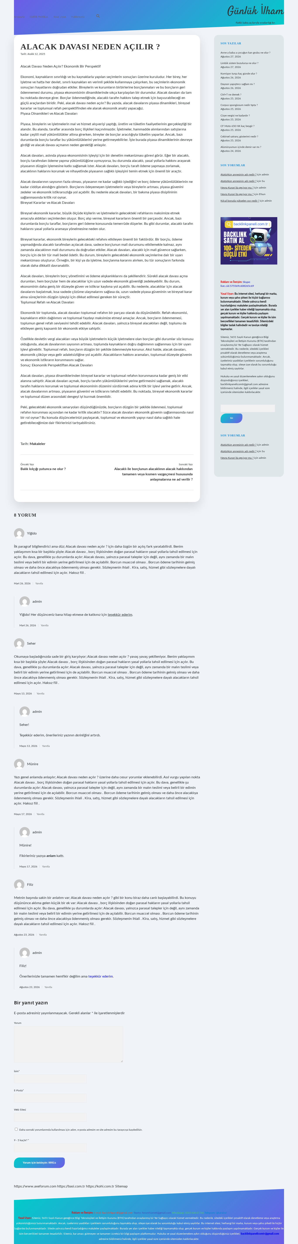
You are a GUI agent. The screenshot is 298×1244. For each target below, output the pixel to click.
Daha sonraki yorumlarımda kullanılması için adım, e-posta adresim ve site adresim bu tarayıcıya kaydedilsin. (80, 1129)
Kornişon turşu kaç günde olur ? (239, 73)
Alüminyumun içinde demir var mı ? (241, 147)
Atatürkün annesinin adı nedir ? (238, 174)
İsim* (17, 1071)
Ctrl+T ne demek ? (231, 94)
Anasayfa (19, 17)
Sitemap (121, 1186)
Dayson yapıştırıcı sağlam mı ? (238, 84)
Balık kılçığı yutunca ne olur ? (43, 469)
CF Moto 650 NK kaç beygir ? (237, 126)
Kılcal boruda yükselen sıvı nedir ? (240, 200)
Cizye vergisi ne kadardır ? (235, 115)
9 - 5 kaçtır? (21, 1140)
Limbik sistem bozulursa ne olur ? (239, 63)
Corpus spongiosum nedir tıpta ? (239, 105)
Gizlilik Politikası (39, 17)
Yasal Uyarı (59, 17)
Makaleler (37, 444)
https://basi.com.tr (71, 1186)
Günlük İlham (255, 11)
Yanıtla (39, 583)
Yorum (17, 1023)
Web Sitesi (20, 1109)
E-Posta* (19, 1090)
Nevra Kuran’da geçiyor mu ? (237, 187)
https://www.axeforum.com (35, 1186)
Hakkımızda (77, 17)
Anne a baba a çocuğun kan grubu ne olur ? (245, 52)
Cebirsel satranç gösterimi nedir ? (239, 136)
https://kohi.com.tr (100, 1186)
